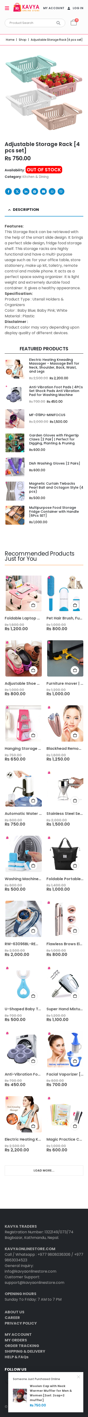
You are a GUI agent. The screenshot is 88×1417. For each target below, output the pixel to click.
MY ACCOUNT (53, 8)
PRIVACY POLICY (21, 1323)
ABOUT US (14, 1312)
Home (10, 40)
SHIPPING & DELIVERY (25, 1351)
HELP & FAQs (16, 1357)
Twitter (17, 191)
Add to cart (33, 605)
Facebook (8, 191)
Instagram (26, 1379)
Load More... (44, 1170)
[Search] (58, 23)
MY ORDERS (16, 1340)
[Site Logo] (26, 8)
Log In (78, 8)
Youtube (17, 1379)
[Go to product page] (14, 369)
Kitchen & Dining (36, 177)
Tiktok (44, 1379)
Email (43, 191)
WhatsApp (52, 191)
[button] (8, 8)
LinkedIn (26, 191)
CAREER (12, 1317)
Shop (22, 40)
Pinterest (34, 191)
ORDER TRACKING (22, 1345)
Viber (61, 191)
